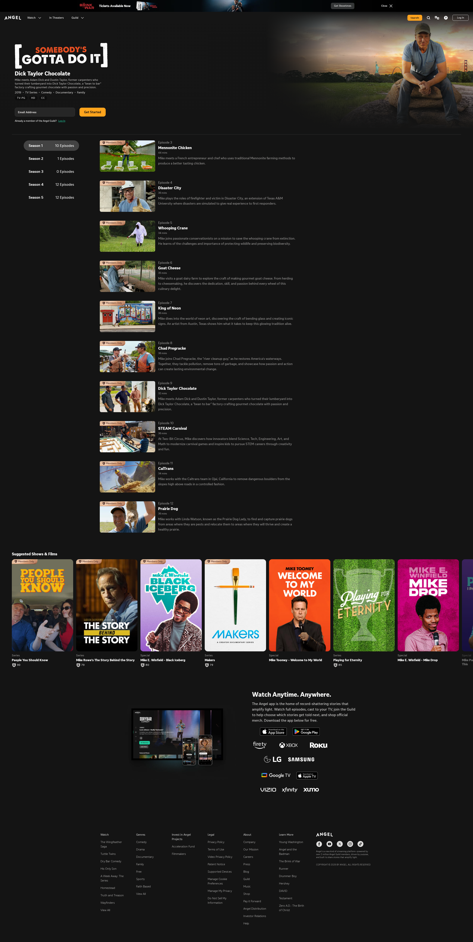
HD (33, 98)
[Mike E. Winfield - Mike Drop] (428, 605)
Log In (61, 120)
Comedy (141, 842)
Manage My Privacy (220, 891)
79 (83, 665)
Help (246, 923)
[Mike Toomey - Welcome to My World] (299, 605)
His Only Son (109, 868)
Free (139, 871)
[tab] (51, 145)
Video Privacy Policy (220, 857)
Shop (246, 894)
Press (246, 864)
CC (43, 98)
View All (105, 910)
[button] (39, 17)
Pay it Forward (252, 901)
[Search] (428, 18)
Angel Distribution (254, 908)
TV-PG (21, 98)
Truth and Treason (112, 895)
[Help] (446, 18)
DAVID (283, 891)
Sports (140, 879)
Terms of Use (216, 849)
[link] (56, 17)
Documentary (145, 857)
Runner (283, 868)
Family (140, 864)
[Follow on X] (340, 844)
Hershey (284, 883)
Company (249, 842)
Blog (246, 871)
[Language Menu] (437, 18)
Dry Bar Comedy (111, 861)
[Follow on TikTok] (360, 844)
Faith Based (143, 886)
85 (340, 665)
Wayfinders (108, 902)
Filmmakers (179, 854)
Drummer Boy (288, 876)
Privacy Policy (216, 842)
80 (147, 665)
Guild (246, 879)
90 (19, 665)
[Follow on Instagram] (350, 844)
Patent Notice (216, 864)
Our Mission (250, 849)
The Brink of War (289, 861)
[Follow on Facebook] (319, 844)
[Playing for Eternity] (364, 605)
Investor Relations (254, 916)
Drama (140, 849)
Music (247, 886)
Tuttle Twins (108, 854)
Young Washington (291, 842)
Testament (285, 898)
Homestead (108, 888)
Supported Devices (220, 871)
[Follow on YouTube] (329, 844)
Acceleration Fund (183, 846)
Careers (248, 857)
